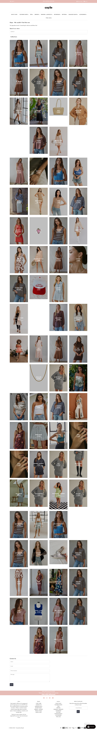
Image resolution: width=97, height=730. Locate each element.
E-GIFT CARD (38, 703)
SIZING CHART (39, 712)
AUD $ (86, 724)
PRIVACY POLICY (38, 710)
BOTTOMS (64, 14)
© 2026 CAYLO (12, 728)
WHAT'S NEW (14, 14)
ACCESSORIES (82, 14)
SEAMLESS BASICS (73, 14)
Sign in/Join (80, 1)
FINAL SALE (48, 18)
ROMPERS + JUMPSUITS (46, 14)
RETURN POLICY (38, 707)
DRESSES (37, 14)
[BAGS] (58, 107)
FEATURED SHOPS (24, 14)
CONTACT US (38, 704)
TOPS (31, 14)
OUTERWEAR (57, 14)
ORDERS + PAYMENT (38, 709)
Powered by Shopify (20, 728)
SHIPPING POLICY (38, 706)
